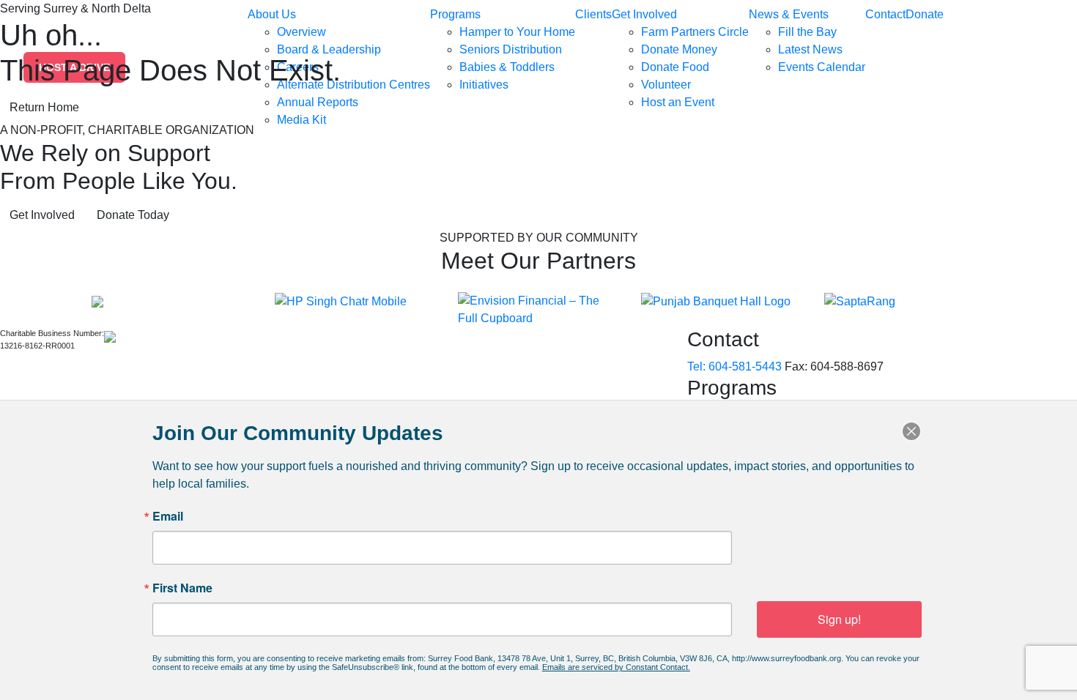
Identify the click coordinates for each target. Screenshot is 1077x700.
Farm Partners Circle (695, 32)
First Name (182, 588)
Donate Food (675, 67)
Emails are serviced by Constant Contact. (616, 667)
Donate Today (133, 215)
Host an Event (677, 102)
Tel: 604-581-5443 (734, 366)
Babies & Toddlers (507, 67)
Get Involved (644, 14)
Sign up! (839, 619)
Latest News (810, 49)
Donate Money (679, 49)
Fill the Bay (807, 32)
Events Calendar (821, 67)
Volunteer (666, 84)
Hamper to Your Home (517, 32)
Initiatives (483, 84)
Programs (455, 14)
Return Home (44, 107)
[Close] (911, 431)
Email (167, 516)
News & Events (789, 14)
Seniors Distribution (510, 49)
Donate (925, 14)
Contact (885, 14)
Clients (593, 14)
